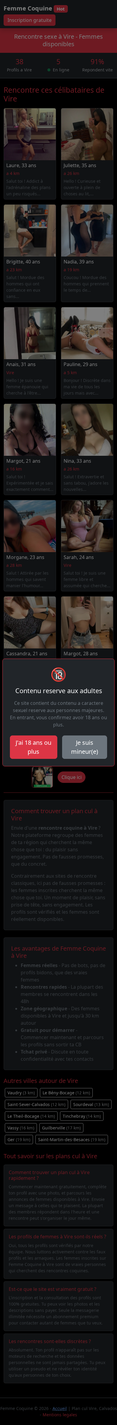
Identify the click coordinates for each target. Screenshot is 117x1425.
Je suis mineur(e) (84, 747)
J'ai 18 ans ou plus (33, 747)
